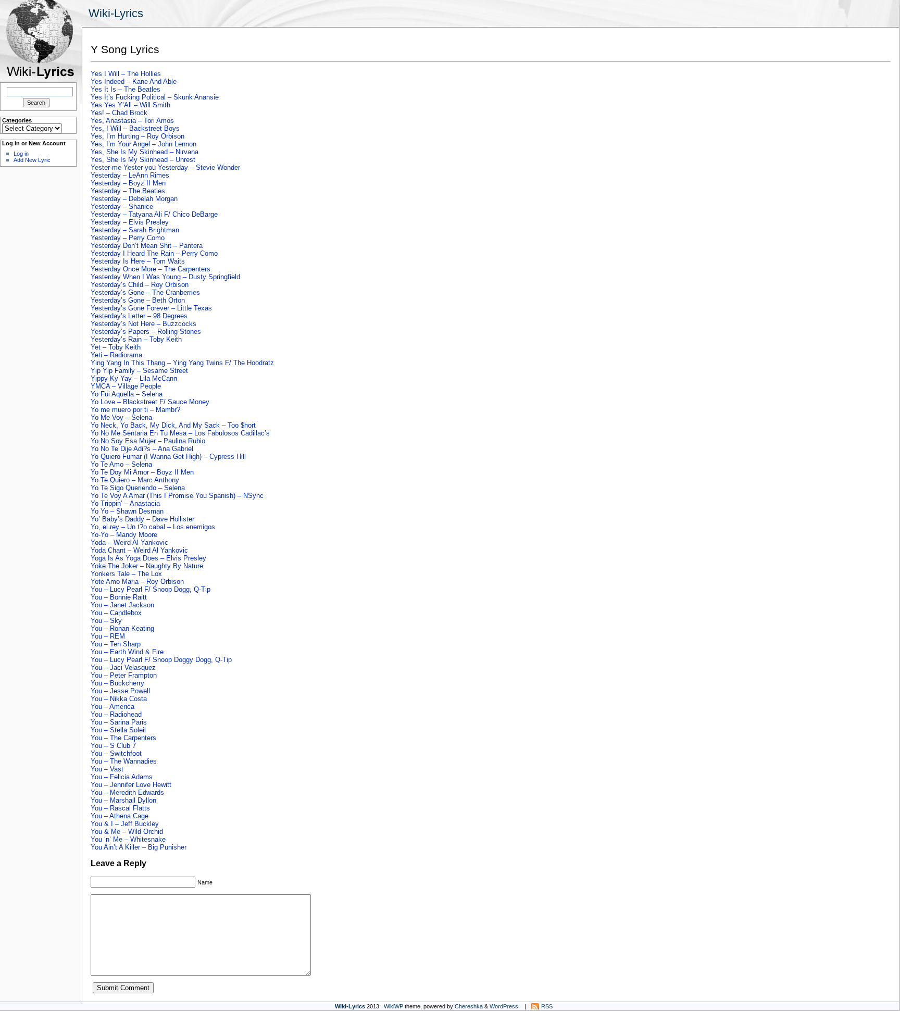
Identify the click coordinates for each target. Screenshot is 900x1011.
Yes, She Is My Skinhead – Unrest (143, 160)
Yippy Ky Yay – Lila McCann (134, 378)
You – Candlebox (116, 613)
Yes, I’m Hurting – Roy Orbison (137, 136)
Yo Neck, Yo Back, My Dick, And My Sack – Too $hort (173, 425)
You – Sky (106, 621)
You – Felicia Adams (122, 777)
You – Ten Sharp (116, 644)
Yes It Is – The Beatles (125, 89)
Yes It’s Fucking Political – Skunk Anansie (155, 97)
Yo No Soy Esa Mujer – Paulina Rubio (148, 441)
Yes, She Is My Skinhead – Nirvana (144, 152)
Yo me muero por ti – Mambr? (135, 410)
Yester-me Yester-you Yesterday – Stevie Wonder (165, 167)
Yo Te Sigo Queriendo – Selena (138, 488)
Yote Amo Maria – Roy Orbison (137, 581)
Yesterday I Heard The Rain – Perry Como (154, 253)
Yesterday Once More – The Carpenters (150, 269)
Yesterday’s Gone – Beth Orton (138, 300)
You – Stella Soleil (118, 730)
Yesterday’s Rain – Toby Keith (136, 339)
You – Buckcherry (117, 683)
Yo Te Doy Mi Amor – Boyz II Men (142, 472)
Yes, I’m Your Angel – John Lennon (143, 144)
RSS (547, 1006)
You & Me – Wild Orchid (127, 831)
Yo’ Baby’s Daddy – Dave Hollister (142, 519)
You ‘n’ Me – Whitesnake (128, 839)
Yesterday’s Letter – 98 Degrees (139, 316)
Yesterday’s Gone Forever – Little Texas (151, 308)
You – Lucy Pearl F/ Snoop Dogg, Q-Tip (150, 589)
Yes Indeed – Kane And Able (134, 81)
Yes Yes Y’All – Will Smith (130, 105)
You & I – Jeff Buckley (125, 824)
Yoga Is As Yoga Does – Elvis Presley (148, 558)
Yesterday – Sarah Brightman (135, 230)
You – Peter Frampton (124, 675)
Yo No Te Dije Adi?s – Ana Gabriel (142, 449)
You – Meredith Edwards (127, 792)
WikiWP (393, 1006)
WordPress (504, 1006)
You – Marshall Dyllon (123, 800)
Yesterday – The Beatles (128, 191)
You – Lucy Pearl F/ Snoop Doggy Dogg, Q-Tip (161, 660)
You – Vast (107, 769)
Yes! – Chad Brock (119, 113)
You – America (112, 706)
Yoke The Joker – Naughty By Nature (147, 566)
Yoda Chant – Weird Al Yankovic (139, 550)
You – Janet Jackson (122, 605)
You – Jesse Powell (120, 691)
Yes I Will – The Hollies (126, 74)
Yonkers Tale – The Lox (126, 574)
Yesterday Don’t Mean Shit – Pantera (147, 245)
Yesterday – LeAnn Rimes (130, 175)
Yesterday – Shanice (122, 206)
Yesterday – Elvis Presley (130, 222)
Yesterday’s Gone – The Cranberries (145, 292)
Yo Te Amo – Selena (121, 464)
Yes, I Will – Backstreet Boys (135, 128)
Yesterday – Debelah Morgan (134, 199)
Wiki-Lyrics (116, 13)
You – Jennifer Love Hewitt (131, 785)
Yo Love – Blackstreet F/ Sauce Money (150, 402)
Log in (21, 154)
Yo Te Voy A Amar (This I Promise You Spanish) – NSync (177, 496)
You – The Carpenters (123, 738)
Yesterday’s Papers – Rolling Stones (146, 331)
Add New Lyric (32, 160)
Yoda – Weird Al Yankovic (129, 542)
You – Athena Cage (119, 816)
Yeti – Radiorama (116, 355)
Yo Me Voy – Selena (121, 417)
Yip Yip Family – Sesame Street (139, 371)
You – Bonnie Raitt (119, 597)
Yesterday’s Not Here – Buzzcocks (143, 324)
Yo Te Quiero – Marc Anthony (135, 480)
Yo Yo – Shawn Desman (127, 511)
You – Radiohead (116, 714)
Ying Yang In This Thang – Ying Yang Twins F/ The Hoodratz (182, 363)
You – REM (108, 636)
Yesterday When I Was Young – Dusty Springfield (165, 277)
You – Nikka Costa (119, 699)
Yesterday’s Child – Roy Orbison (140, 285)
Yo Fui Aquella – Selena (126, 394)
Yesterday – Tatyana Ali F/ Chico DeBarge (154, 214)
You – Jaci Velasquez (123, 667)
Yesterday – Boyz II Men (128, 183)
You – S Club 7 (113, 746)
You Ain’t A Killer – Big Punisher (138, 847)
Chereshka (469, 1006)
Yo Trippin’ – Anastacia (125, 503)
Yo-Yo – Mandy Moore (124, 535)
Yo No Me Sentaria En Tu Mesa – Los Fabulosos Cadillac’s (180, 433)
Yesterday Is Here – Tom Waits (138, 261)
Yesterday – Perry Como (128, 238)
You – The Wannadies (124, 761)
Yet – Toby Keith (116, 347)
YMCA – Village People (126, 386)
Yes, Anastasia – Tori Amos (132, 120)
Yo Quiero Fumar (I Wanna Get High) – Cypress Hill (168, 456)
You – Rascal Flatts (120, 808)
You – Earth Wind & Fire (127, 652)
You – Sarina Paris (119, 722)
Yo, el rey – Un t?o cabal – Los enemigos (153, 527)
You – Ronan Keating (122, 628)
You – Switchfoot (116, 753)
